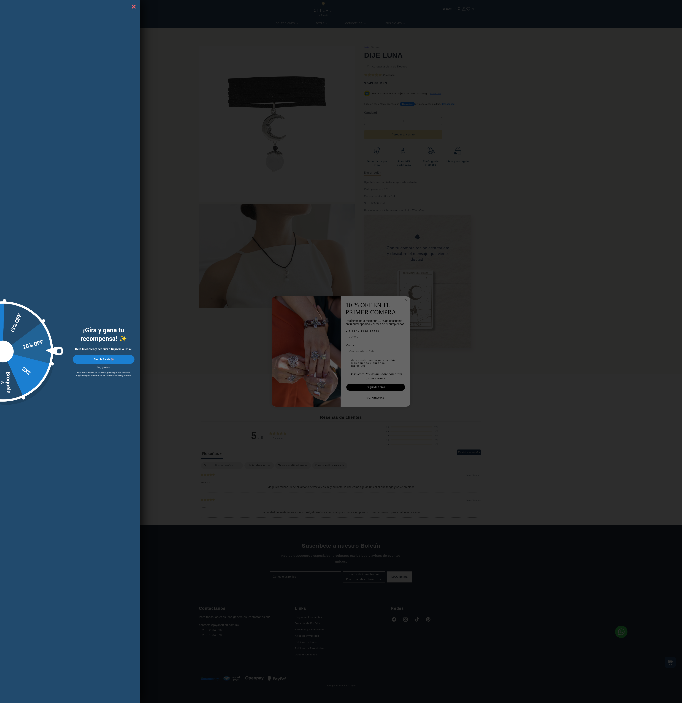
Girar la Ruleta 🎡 (104, 359)
